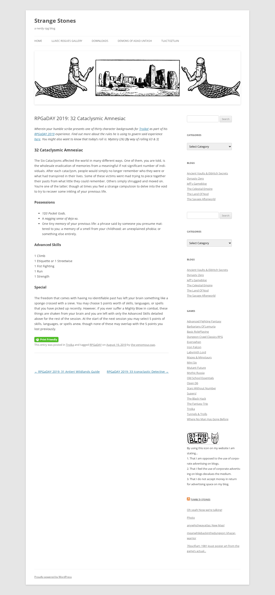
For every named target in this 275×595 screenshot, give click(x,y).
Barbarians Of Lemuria (201, 326)
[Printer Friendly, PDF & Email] (46, 339)
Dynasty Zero (195, 178)
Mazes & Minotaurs (199, 357)
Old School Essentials (200, 378)
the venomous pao (143, 345)
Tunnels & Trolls (197, 414)
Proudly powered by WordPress (53, 577)
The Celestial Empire (199, 189)
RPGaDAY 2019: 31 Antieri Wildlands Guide (67, 372)
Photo (191, 517)
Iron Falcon (194, 347)
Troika (70, 345)
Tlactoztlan (170, 41)
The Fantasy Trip (197, 404)
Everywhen (194, 342)
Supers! (191, 393)
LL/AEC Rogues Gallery (67, 41)
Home (38, 41)
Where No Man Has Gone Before (207, 419)
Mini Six (192, 362)
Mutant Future (196, 368)
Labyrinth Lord (196, 352)
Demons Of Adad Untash (135, 41)
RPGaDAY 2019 (44, 134)
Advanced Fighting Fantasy (204, 321)
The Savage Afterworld (201, 199)
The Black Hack (196, 398)
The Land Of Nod (198, 194)
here (37, 139)
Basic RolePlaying (198, 332)
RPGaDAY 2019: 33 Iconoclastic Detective (138, 372)
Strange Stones (55, 20)
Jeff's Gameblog (197, 184)
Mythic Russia (196, 373)
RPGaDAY (96, 345)
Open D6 (192, 383)
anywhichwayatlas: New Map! (206, 525)
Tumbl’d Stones (200, 499)
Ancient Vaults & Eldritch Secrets (207, 173)
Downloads (100, 41)
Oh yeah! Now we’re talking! (204, 510)
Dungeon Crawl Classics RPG (205, 337)
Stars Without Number (201, 388)
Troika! (144, 129)
